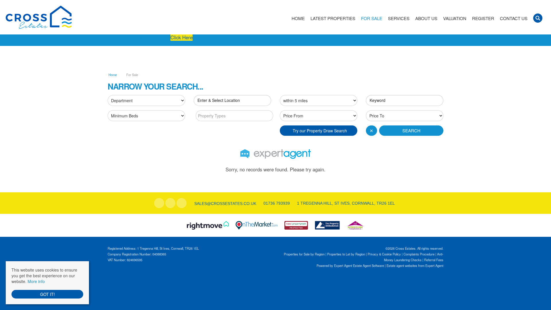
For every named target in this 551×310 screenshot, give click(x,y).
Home (298, 18)
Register (483, 18)
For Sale (371, 18)
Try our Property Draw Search (318, 130)
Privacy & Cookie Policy (384, 254)
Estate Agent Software (368, 265)
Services (399, 18)
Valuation (454, 18)
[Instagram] (181, 203)
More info (36, 281)
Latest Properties (333, 18)
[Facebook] (159, 203)
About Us (426, 18)
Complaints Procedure (418, 254)
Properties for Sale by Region (304, 254)
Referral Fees (433, 259)
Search (411, 130)
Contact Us (513, 18)
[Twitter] (170, 203)
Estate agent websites (402, 265)
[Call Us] (262, 203)
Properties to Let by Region (346, 254)
